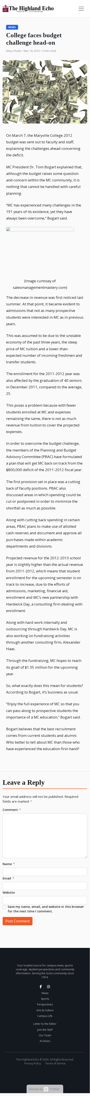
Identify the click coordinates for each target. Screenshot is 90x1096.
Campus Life (45, 1016)
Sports (45, 999)
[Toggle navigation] (81, 9)
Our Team (45, 1035)
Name (9, 864)
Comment (12, 810)
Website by (44, 1089)
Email (8, 878)
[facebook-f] (41, 986)
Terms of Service (55, 1063)
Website (9, 892)
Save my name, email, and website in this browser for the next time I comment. (46, 909)
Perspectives (45, 1004)
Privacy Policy (32, 1063)
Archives (45, 1041)
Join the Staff (45, 1030)
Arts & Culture (45, 1010)
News (12, 27)
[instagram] (48, 986)
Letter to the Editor (44, 1024)
